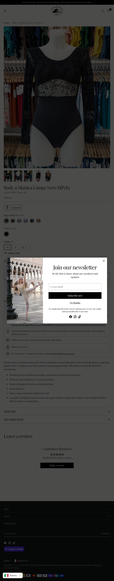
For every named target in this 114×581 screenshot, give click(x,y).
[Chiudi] (104, 261)
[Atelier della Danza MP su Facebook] (70, 317)
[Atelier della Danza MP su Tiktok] (79, 317)
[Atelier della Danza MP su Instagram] (75, 317)
